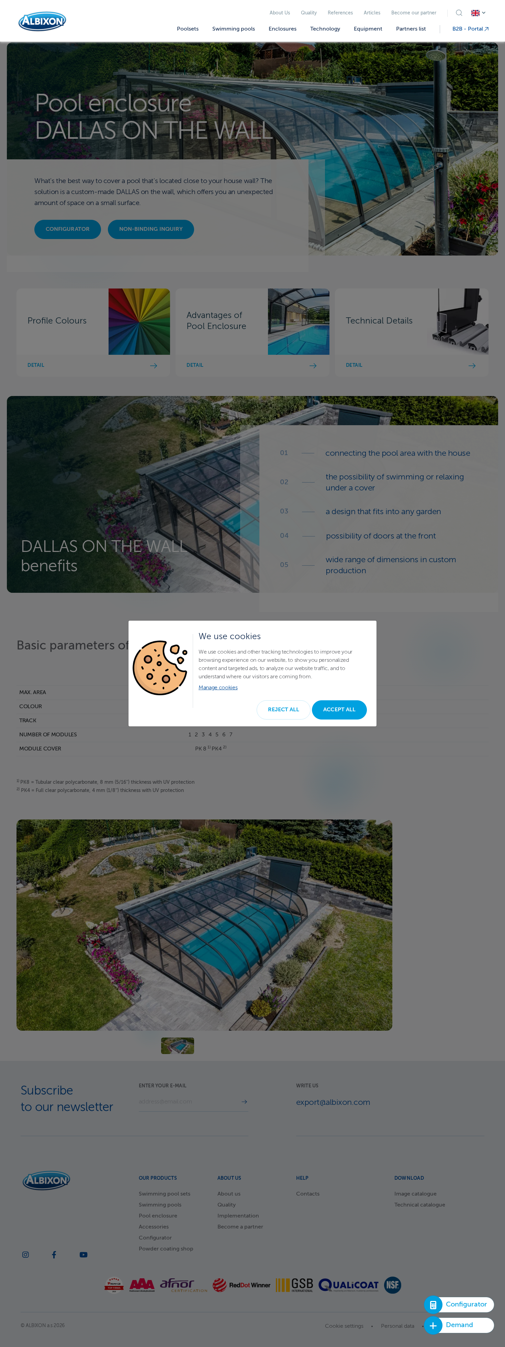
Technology (325, 29)
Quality (309, 13)
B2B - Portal (468, 29)
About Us (280, 13)
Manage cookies (218, 688)
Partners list (411, 29)
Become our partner (413, 13)
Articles (372, 13)
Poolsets (188, 29)
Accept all (339, 710)
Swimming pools (233, 29)
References (340, 13)
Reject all (284, 710)
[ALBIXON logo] (42, 21)
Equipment (368, 29)
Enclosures (282, 29)
